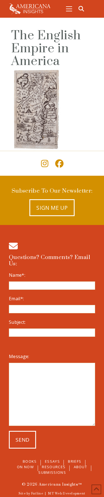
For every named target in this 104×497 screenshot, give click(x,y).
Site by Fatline (31, 494)
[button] (69, 9)
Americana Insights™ (60, 484)
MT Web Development (66, 494)
